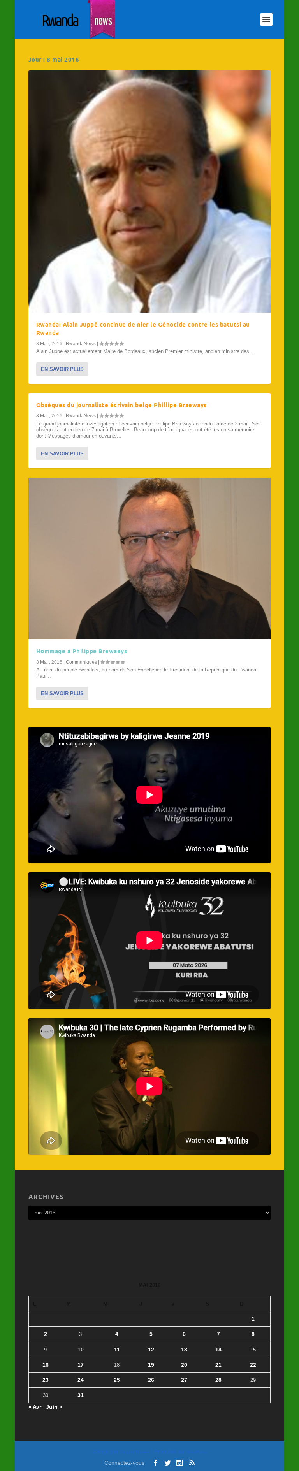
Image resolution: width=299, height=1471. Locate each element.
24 (80, 1380)
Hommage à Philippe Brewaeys (81, 651)
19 (151, 1365)
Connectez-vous (124, 1463)
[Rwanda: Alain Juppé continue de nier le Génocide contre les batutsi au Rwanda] (149, 191)
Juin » (54, 1407)
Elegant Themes (135, 1452)
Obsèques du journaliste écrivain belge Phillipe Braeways (121, 405)
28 (218, 1380)
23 (45, 1380)
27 (184, 1380)
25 (117, 1380)
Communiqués (81, 662)
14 (218, 1349)
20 (184, 1365)
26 (151, 1380)
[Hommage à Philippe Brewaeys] (149, 558)
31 (80, 1395)
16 (45, 1365)
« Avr (34, 1407)
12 (151, 1349)
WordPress (197, 1452)
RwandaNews (81, 343)
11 (117, 1349)
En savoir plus (62, 369)
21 (218, 1365)
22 (253, 1365)
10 (80, 1349)
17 (80, 1365)
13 (184, 1349)
